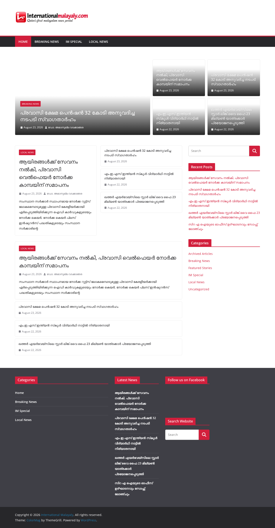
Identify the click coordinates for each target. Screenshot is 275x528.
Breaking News (47, 42)
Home (23, 42)
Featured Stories (200, 268)
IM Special (74, 42)
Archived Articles (200, 254)
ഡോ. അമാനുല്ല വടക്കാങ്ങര (66, 127)
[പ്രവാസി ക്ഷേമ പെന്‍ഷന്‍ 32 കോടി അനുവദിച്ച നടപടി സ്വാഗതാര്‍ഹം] (82, 62)
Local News (98, 42)
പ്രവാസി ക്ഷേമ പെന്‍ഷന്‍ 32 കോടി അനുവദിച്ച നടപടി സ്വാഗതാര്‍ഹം (77, 116)
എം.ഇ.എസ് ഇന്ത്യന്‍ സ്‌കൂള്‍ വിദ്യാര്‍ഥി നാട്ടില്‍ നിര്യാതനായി (177, 118)
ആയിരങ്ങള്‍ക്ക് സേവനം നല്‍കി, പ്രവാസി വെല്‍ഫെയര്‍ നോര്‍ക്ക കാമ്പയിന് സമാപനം (175, 77)
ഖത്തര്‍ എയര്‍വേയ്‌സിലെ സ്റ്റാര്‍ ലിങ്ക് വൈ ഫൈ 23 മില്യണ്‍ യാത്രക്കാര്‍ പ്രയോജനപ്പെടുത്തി (231, 116)
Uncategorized (198, 289)
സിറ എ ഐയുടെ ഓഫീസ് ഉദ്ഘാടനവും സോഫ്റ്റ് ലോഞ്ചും (134, 488)
